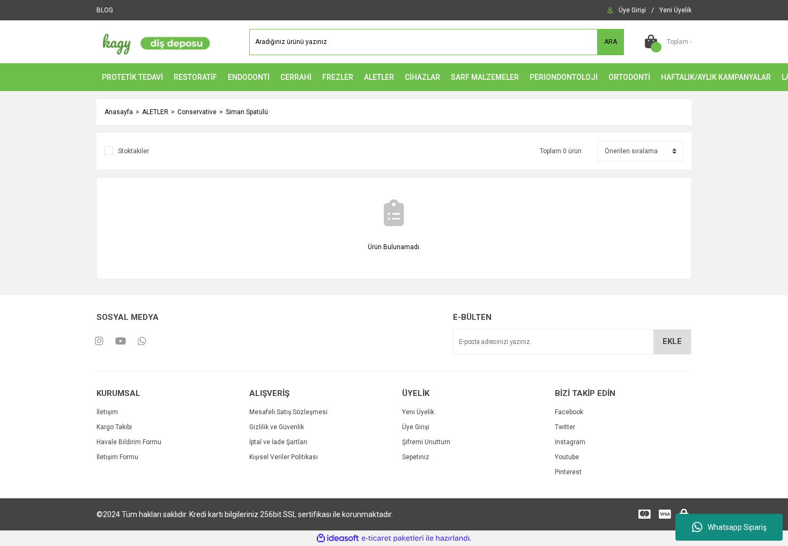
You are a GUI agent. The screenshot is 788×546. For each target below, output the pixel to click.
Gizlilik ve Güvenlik (276, 427)
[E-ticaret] (392, 538)
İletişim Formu (117, 457)
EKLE (672, 341)
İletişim (107, 412)
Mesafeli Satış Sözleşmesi (288, 412)
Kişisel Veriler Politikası (283, 457)
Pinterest (568, 472)
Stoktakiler (133, 151)
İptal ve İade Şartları (278, 442)
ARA (610, 42)
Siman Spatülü (247, 112)
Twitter (565, 427)
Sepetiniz (415, 457)
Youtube (567, 457)
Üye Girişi (415, 427)
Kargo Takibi (114, 427)
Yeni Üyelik (418, 412)
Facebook (569, 412)
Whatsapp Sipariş (737, 527)
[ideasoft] (337, 538)
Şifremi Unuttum (426, 442)
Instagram (570, 442)
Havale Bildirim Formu (128, 442)
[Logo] (153, 41)
